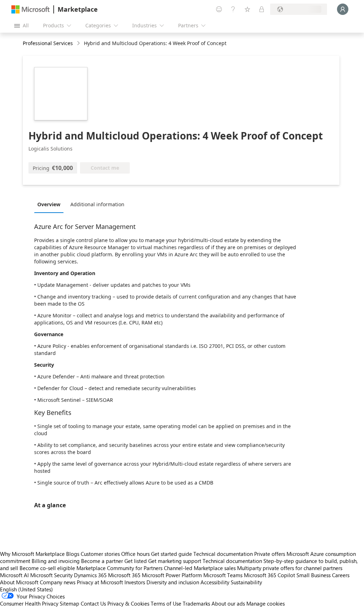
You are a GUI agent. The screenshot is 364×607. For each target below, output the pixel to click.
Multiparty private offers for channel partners (289, 568)
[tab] (50, 204)
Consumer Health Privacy (29, 603)
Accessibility (214, 582)
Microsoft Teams (222, 575)
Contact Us (93, 603)
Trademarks (196, 603)
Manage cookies (265, 603)
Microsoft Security (51, 575)
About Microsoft (19, 582)
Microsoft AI (14, 575)
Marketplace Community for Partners (119, 568)
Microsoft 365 (124, 575)
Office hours (135, 553)
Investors (134, 582)
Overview (48, 204)
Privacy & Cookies (128, 603)
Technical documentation (223, 553)
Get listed (135, 560)
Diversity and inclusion (172, 582)
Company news (57, 582)
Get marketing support (174, 560)
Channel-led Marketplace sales (200, 568)
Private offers (269, 553)
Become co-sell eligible (47, 568)
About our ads (228, 603)
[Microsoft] (30, 9)
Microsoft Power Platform (172, 575)
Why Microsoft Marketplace (32, 553)
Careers (340, 575)
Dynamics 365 (90, 575)
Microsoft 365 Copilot (269, 575)
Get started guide (171, 553)
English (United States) (26, 589)
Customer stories (100, 553)
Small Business (313, 575)
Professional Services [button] (48, 43)
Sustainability (246, 582)
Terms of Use (166, 603)
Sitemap (69, 603)
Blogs (72, 553)
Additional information (97, 204)
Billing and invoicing (56, 560)
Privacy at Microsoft (100, 582)
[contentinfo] (79, 43)
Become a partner (102, 560)
